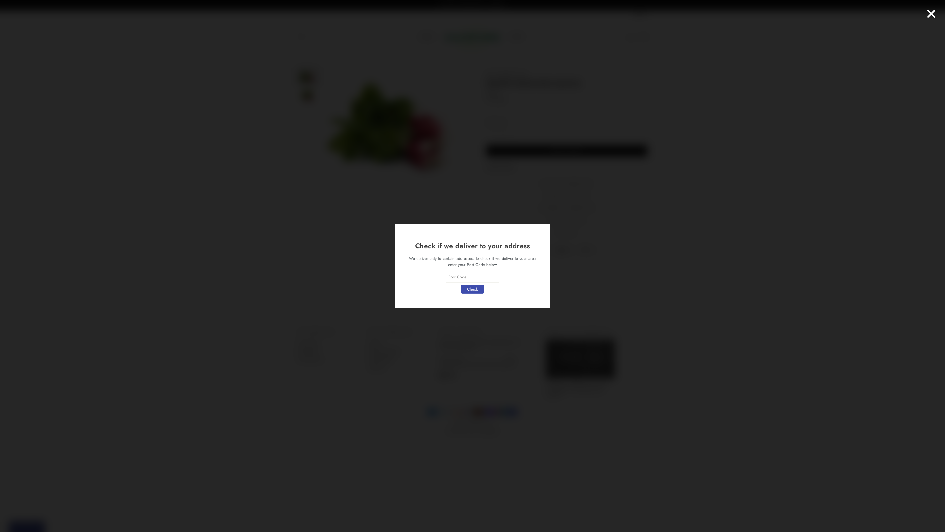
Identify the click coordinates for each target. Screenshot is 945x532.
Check (472, 289)
